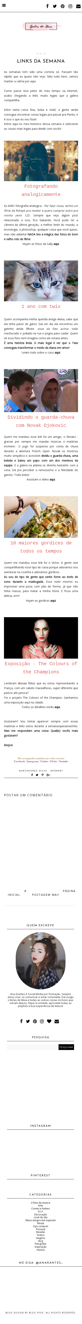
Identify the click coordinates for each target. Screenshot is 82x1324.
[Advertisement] (40, 1086)
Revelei (40, 1232)
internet (56, 771)
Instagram (32, 761)
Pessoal (40, 1229)
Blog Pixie (36, 1312)
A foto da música (40, 1202)
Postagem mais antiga (53, 895)
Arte (40, 1205)
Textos (40, 1235)
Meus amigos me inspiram (40, 1220)
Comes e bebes (40, 1208)
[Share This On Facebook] (32, 775)
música (41, 1249)
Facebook (19, 761)
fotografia (40, 1243)
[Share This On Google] (48, 775)
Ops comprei (40, 1226)
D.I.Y (40, 1211)
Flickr (53, 761)
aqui (57, 352)
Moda (40, 1223)
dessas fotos (26, 683)
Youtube (63, 761)
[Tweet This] (38, 775)
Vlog (40, 1241)
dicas (43, 771)
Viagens (40, 1238)
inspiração (41, 1246)
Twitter (44, 761)
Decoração (40, 1214)
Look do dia (40, 1217)
